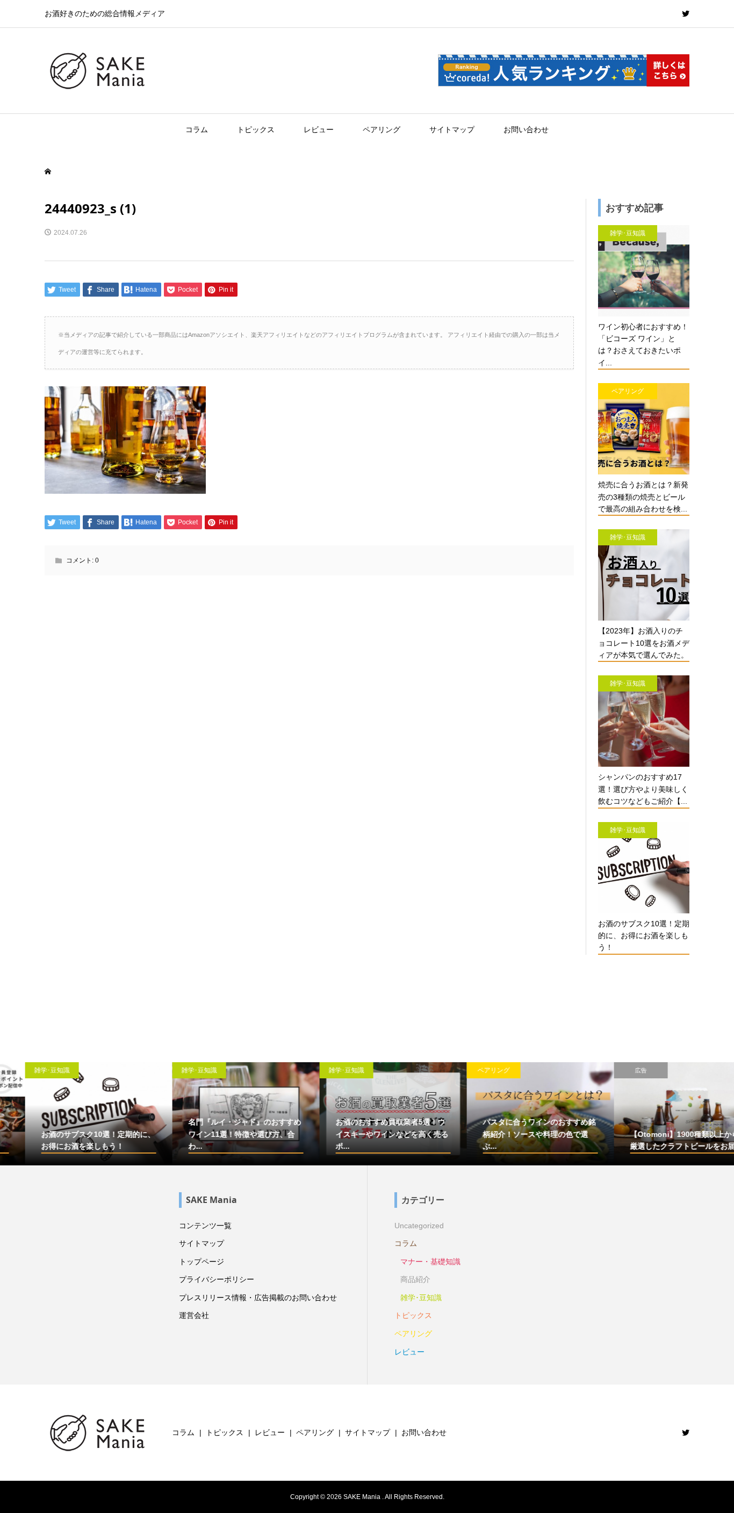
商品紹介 (415, 1279)
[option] (73, 1113)
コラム (196, 129)
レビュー (319, 129)
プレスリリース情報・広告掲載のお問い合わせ (258, 1297)
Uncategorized (419, 1225)
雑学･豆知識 (421, 1297)
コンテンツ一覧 (205, 1225)
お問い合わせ (526, 129)
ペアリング (381, 129)
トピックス (256, 129)
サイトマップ (451, 129)
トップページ (201, 1261)
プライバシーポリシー (216, 1279)
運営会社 (194, 1315)
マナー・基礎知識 (430, 1261)
